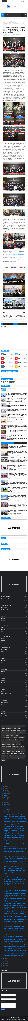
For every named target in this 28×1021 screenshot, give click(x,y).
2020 (4, 963)
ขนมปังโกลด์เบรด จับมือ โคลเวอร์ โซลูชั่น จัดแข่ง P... (14, 823)
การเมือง (3, 711)
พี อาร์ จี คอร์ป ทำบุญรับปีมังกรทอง (10, 934)
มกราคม (5, 811)
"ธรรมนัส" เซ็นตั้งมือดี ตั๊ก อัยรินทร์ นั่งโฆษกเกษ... (13, 948)
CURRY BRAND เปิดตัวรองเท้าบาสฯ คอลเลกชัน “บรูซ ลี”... (14, 932)
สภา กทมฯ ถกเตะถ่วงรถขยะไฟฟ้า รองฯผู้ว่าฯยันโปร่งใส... (15, 835)
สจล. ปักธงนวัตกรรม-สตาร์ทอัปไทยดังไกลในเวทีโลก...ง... (15, 853)
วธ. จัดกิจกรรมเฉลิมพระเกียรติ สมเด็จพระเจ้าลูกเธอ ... (14, 928)
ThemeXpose (8, 1019)
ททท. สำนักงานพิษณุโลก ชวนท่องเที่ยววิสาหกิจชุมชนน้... (15, 877)
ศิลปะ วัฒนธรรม (4, 700)
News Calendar (5, 609)
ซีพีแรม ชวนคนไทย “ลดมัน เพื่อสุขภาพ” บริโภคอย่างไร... (15, 868)
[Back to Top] (18, 1017)
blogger (15, 323)
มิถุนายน (5, 802)
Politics (3, 709)
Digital (3, 656)
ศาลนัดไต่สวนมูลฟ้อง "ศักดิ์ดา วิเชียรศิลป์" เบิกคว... (14, 833)
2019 (4, 965)
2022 (4, 960)
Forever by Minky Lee (9, 924)
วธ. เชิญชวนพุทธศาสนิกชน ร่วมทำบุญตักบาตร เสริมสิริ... (15, 953)
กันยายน (5, 797)
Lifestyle (4, 682)
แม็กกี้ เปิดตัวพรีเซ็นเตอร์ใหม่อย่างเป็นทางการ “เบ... (14, 861)
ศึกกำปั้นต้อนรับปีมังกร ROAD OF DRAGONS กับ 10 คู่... (15, 851)
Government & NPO (17, 21)
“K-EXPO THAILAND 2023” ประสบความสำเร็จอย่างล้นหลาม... (15, 896)
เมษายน (5, 806)
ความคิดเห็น (21, 442)
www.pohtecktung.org (16, 252)
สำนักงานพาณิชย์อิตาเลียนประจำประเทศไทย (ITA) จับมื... (15, 849)
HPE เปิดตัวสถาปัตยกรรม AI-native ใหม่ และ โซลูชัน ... (15, 939)
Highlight (4, 600)
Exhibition (4, 640)
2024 (4, 790)
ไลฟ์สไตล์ (3, 689)
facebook (25, 323)
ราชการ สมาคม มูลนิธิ (9, 21)
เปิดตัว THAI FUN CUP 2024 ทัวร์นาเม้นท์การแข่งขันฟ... (15, 919)
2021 (4, 961)
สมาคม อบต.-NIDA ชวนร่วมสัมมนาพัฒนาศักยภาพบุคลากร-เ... (14, 884)
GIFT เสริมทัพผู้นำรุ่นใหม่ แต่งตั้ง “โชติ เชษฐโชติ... (14, 943)
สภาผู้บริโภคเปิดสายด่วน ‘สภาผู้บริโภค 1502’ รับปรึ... (14, 900)
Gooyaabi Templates (22, 1019)
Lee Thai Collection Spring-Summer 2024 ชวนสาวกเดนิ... (15, 908)
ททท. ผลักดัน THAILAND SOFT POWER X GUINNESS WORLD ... (15, 891)
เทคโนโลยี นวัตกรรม (5, 687)
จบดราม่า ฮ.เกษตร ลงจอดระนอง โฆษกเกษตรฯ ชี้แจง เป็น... (14, 839)
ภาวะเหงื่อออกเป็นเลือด (10, 388)
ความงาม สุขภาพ (5, 625)
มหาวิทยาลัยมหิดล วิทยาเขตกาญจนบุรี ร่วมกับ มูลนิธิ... (14, 881)
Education (4, 653)
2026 (4, 786)
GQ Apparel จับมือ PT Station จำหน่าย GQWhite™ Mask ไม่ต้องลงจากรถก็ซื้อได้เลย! (16, 410)
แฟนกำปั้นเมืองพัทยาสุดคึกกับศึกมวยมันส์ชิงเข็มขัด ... (14, 837)
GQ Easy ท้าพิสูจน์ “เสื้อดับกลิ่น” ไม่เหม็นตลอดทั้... (14, 866)
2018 (4, 967)
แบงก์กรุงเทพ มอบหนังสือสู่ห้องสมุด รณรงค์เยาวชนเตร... (15, 825)
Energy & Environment (6, 693)
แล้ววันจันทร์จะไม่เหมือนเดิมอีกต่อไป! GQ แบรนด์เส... (14, 910)
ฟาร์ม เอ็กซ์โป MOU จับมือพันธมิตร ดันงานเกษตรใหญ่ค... (15, 863)
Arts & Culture (5, 684)
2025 (4, 788)
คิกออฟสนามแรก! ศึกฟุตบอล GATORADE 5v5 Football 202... (15, 872)
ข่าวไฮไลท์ (7, 442)
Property (4, 660)
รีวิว (2, 718)
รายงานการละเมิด (5, 1013)
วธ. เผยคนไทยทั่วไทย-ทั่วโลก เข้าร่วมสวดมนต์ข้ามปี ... (14, 955)
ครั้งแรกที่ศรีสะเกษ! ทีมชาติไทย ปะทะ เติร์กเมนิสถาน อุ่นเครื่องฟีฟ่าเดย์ (16, 420)
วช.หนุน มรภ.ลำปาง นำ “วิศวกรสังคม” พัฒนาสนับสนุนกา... (15, 917)
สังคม (3, 623)
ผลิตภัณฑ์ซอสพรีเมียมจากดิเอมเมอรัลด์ (11, 846)
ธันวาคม (5, 792)
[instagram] (23, 1)
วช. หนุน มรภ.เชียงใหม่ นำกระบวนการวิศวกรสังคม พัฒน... (14, 914)
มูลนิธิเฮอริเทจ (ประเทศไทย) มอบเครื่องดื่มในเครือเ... (14, 952)
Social (3, 616)
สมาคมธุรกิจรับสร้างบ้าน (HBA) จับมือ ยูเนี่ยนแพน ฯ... (14, 828)
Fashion (3, 691)
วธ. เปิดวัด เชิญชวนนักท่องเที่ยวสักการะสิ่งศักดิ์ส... (13, 921)
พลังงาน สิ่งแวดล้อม (5, 702)
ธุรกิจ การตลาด (4, 607)
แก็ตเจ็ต (3, 680)
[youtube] (22, 1)
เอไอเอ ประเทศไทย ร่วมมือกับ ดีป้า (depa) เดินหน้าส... (15, 950)
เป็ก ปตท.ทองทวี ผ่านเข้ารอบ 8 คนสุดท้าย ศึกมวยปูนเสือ (14, 898)
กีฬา (3, 631)
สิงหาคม (5, 799)
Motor (3, 642)
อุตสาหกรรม (4, 673)
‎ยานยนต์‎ (3, 645)
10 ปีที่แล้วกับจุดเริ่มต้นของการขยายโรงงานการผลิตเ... (14, 930)
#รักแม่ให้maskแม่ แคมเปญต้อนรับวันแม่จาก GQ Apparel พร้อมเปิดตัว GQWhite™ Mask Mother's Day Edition (16, 405)
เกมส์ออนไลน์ (4, 715)
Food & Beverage (5, 662)
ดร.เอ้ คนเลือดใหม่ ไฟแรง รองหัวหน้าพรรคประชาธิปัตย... (15, 856)
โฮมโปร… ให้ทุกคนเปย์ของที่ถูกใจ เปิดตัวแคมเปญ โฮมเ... (15, 816)
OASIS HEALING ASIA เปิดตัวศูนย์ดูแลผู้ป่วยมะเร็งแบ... (15, 879)
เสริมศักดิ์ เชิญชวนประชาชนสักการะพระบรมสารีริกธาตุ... (15, 893)
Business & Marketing (6, 605)
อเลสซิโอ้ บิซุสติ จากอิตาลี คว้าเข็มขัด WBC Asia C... (14, 832)
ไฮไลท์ (3, 603)
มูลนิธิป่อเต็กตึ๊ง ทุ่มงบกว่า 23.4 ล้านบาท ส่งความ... (14, 902)
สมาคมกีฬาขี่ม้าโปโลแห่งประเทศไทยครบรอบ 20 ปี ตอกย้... (15, 844)
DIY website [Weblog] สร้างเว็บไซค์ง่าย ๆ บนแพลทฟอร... (15, 859)
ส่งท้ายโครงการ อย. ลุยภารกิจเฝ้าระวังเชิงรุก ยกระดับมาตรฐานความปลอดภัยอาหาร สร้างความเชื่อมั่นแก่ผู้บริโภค (13, 294)
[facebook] (18, 1)
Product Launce (5, 707)
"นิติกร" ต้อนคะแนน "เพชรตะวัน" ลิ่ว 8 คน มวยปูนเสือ (14, 870)
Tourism (3, 629)
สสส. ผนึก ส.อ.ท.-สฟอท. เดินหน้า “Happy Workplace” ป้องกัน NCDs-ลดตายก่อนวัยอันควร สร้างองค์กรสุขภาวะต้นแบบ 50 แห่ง (13, 281)
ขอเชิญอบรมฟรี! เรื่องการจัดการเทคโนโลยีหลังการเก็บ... (15, 946)
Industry (4, 658)
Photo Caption (5, 614)
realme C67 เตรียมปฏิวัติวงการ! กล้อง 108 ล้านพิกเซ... (15, 865)
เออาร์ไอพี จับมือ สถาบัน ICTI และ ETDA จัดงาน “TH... (14, 855)
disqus (19, 323)
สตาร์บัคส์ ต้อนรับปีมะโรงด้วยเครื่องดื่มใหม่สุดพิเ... (13, 941)
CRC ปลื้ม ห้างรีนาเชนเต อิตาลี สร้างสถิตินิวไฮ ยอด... (14, 926)
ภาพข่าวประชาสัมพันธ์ (5, 611)
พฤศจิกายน (6, 793)
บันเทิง (3, 651)
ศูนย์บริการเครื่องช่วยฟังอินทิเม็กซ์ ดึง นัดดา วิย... (13, 923)
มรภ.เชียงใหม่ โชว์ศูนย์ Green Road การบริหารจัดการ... (15, 912)
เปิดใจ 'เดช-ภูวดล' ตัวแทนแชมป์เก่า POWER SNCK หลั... (15, 886)
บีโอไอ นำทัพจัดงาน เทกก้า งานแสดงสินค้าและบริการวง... (15, 903)
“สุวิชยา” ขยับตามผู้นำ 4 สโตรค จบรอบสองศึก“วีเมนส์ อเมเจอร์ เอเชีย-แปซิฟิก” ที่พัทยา (16, 431)
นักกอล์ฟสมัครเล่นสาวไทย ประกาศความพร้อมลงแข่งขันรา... (15, 819)
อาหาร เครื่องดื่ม (4, 669)
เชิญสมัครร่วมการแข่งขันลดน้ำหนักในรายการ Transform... (13, 888)
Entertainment (5, 649)
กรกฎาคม (6, 800)
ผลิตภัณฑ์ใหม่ (4, 713)
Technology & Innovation (7, 676)
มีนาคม (5, 808)
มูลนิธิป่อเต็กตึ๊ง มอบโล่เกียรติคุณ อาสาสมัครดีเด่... (13, 905)
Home (4, 21)
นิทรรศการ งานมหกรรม (6, 647)
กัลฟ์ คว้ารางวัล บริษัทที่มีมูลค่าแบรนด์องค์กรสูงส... (14, 826)
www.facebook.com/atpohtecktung (16, 254)
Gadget (3, 678)
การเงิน (3, 638)
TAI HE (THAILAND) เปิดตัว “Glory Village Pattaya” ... (13, 875)
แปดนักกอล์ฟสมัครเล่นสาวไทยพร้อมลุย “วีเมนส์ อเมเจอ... (15, 813)
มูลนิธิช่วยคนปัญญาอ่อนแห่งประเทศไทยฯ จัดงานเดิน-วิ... (15, 821)
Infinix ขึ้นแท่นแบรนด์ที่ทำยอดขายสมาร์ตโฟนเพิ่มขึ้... (14, 944)
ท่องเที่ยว (3, 634)
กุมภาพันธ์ (6, 809)
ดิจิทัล (3, 665)
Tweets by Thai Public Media (7, 546)
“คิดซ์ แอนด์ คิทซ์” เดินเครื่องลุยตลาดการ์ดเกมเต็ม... (14, 830)
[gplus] (25, 1)
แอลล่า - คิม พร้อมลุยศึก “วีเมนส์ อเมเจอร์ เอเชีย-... (14, 814)
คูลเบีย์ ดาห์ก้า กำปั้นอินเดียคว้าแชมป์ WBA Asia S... (14, 842)
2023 (4, 958)
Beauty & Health (5, 618)
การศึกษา (3, 671)
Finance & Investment (6, 636)
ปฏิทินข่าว (3, 620)
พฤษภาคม (6, 804)
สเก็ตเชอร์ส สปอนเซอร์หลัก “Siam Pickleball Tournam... (13, 937)
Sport (3, 627)
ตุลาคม (5, 795)
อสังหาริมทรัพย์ (4, 667)
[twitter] (20, 1)
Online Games (4, 704)
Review (3, 720)
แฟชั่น (3, 695)
